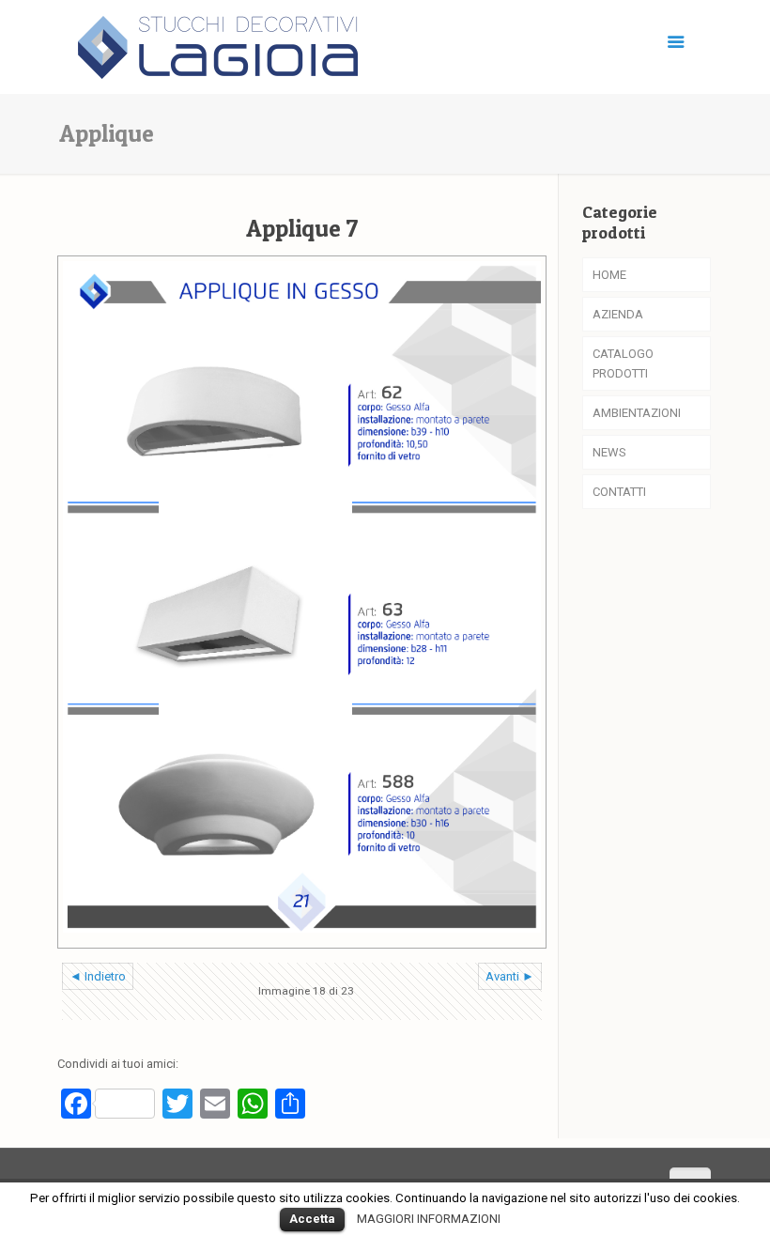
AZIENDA (618, 314)
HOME (609, 275)
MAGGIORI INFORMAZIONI (428, 1219)
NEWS (609, 452)
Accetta (312, 1219)
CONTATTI (619, 492)
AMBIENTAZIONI (637, 413)
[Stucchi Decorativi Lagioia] (218, 42)
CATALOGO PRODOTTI (623, 363)
